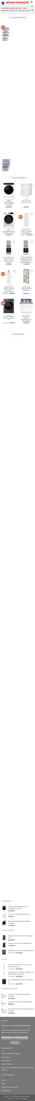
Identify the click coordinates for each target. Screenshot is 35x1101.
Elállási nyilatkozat (7, 1064)
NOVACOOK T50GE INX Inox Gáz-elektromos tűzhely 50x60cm (8, 260)
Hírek (3, 1083)
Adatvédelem (5, 1057)
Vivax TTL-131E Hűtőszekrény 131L (26, 201)
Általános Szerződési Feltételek (11, 1053)
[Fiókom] (32, 6)
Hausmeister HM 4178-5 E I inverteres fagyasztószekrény (26, 231)
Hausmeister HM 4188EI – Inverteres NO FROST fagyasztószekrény (8, 290)
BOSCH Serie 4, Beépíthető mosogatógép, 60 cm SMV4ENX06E (26, 319)
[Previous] (2, 99)
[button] (3, 3)
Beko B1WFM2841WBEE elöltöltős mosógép (8, 231)
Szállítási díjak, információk (9, 1087)
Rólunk (3, 1080)
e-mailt (27, 10)
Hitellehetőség (5, 1090)
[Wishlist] (31, 2)
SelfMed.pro (24, 1098)
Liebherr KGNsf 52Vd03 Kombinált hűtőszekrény (26, 289)
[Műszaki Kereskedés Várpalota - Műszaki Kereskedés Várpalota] (17, 3)
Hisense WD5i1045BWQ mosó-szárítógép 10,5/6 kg (8, 203)
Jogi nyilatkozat (6, 1060)
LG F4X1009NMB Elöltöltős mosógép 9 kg (9, 318)
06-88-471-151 (13, 10)
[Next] (6, 99)
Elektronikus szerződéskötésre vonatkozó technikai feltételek (17, 1069)
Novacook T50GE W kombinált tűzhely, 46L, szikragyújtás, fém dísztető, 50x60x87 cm (26, 260)
